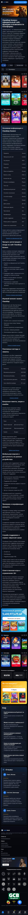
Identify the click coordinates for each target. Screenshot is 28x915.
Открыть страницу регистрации (14, 295)
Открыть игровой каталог (14, 345)
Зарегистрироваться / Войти (20, 2)
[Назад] (24, 74)
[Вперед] (26, 74)
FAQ (2, 851)
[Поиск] (3, 69)
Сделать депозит (14, 398)
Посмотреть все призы (14, 618)
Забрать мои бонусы (14, 450)
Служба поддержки (4, 843)
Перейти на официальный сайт (14, 238)
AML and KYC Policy (4, 853)
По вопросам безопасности (5, 838)
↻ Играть (14, 689)
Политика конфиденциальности (6, 846)
